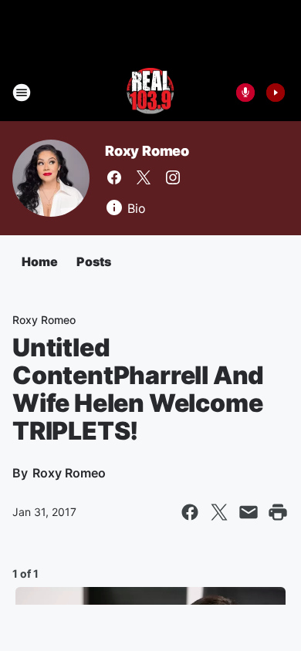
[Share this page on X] (219, 512)
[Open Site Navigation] (21, 92)
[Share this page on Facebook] (190, 512)
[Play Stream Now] (275, 92)
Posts (93, 261)
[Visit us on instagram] (173, 177)
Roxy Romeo (147, 151)
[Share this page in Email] (248, 512)
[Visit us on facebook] (114, 177)
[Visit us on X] (143, 177)
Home (40, 261)
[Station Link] (150, 92)
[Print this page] (278, 512)
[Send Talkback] (245, 92)
